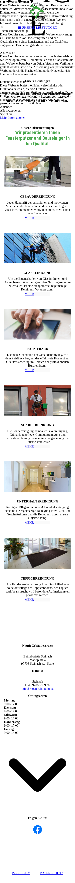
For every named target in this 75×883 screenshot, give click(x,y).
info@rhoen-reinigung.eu (38, 688)
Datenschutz (51, 873)
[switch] (2, 49)
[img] (38, 12)
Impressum (21, 873)
